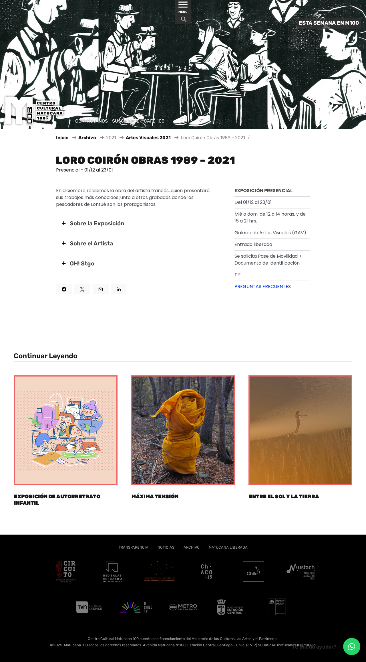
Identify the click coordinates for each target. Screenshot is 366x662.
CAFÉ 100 (154, 121)
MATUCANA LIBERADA (228, 547)
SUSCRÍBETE (126, 121)
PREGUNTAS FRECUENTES (262, 286)
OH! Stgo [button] (82, 263)
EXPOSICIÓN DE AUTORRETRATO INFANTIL (57, 499)
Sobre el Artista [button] (91, 243)
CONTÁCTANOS (91, 121)
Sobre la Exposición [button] (97, 223)
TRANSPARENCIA (133, 547)
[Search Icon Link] (184, 20)
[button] (351, 646)
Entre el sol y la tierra (284, 496)
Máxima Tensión (155, 496)
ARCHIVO (192, 547)
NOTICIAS (166, 547)
